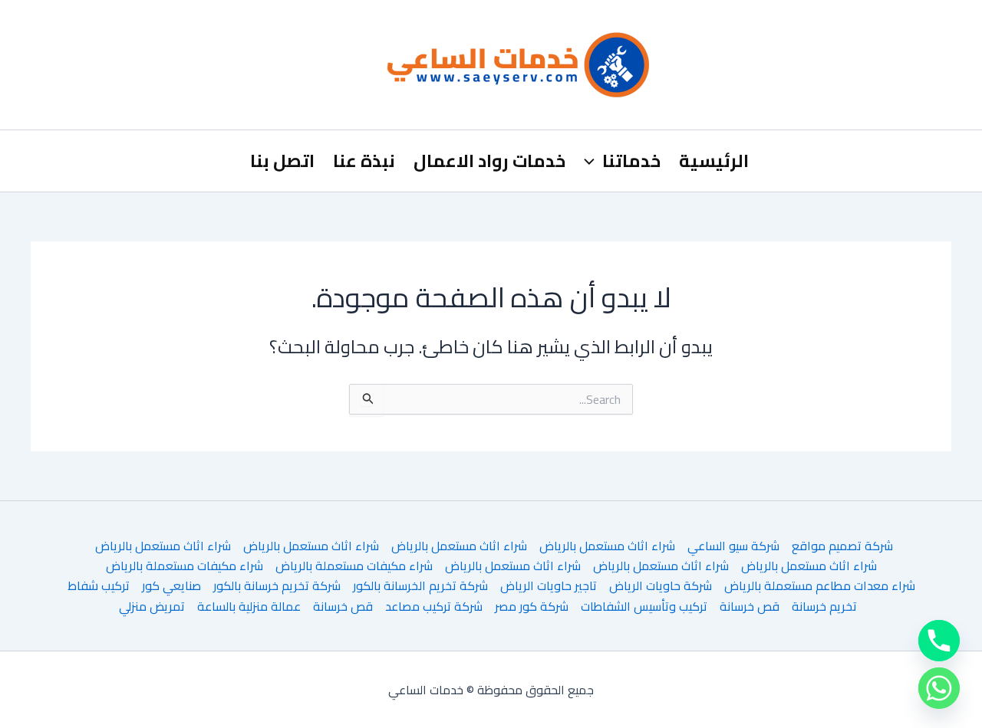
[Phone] (939, 640)
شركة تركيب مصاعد (434, 606)
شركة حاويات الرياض (660, 585)
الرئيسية (714, 160)
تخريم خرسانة (824, 606)
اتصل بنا (282, 160)
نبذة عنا (364, 160)
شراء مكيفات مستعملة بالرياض (354, 566)
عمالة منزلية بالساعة (249, 606)
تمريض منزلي (152, 606)
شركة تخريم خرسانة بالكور (277, 585)
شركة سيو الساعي (733, 546)
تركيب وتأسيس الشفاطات (644, 606)
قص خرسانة (749, 606)
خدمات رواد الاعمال (489, 160)
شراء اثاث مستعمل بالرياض (607, 546)
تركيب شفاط (99, 585)
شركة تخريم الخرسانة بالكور (420, 585)
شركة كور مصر (531, 606)
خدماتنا (631, 160)
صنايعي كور (171, 585)
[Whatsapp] (939, 688)
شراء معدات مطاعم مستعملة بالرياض (819, 585)
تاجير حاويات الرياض (548, 585)
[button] (593, 161)
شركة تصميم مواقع (842, 546)
